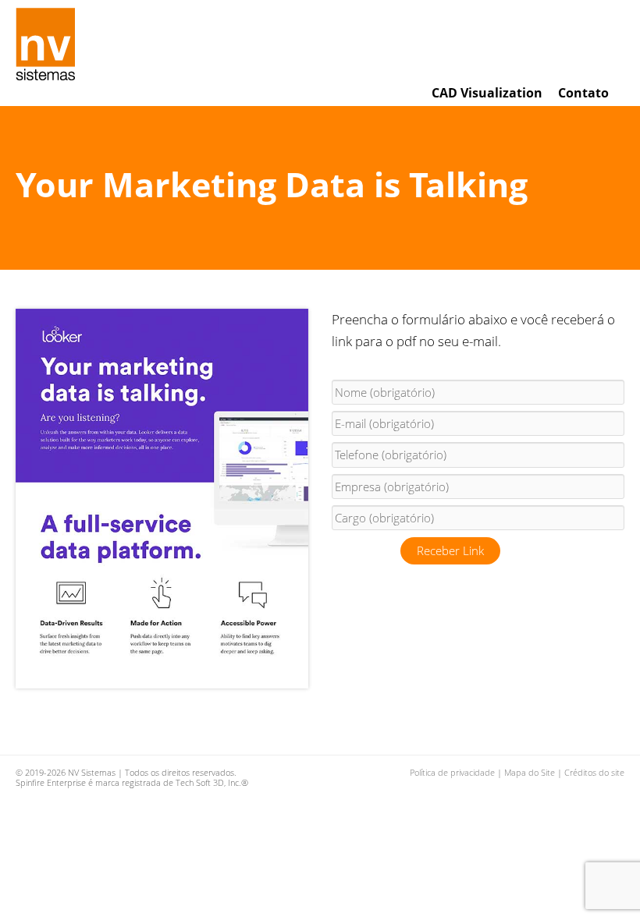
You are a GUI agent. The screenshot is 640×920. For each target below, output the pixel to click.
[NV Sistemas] (52, 44)
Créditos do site (594, 772)
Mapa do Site (529, 772)
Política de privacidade (452, 772)
